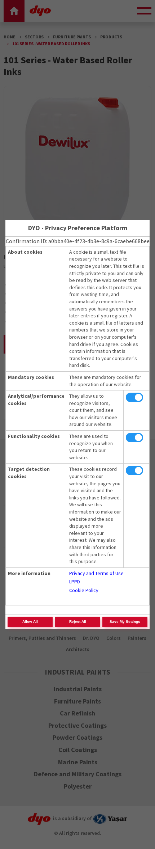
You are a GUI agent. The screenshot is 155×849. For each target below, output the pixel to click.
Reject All (77, 622)
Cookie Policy (83, 590)
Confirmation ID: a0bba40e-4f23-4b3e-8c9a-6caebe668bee (78, 241)
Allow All (30, 622)
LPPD (74, 581)
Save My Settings (125, 622)
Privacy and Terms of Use (96, 573)
